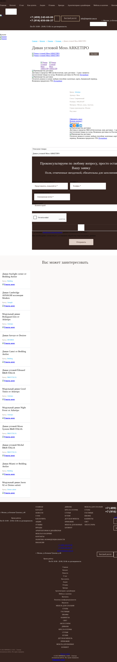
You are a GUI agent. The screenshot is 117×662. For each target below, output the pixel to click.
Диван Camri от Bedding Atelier (14, 352)
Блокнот (68, 528)
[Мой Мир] (77, 125)
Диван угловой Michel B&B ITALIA (13, 446)
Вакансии (40, 542)
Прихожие (69, 522)
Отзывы (52, 5)
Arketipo (10, 324)
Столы (87, 510)
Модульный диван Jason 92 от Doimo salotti (14, 483)
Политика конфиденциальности (50, 539)
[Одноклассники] (74, 125)
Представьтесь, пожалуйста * (43, 182)
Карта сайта (65, 654)
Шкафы (87, 516)
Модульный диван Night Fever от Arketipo (14, 408)
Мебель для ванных (73, 525)
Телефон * (74, 182)
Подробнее (84, 75)
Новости (39, 513)
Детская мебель (72, 519)
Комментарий (37, 203)
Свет (86, 522)
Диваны (68, 507)
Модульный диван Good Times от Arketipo (14, 390)
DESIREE (10, 340)
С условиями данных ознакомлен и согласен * (60, 232)
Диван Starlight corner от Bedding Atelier (14, 275)
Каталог (13, 5)
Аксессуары (89, 525)
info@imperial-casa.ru (89, 19)
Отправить (81, 242)
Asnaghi (10, 302)
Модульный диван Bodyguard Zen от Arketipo (11, 317)
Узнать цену (9, 284)
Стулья (68, 513)
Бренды (61, 5)
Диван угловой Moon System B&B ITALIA (12, 427)
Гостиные (88, 513)
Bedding (10, 281)
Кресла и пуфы (71, 510)
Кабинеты (88, 519)
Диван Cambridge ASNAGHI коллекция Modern (12, 295)
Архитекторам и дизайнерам (79, 5)
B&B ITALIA (11, 377)
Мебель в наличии (101, 5)
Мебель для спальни (93, 507)
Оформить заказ (76, 119)
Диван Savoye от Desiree (14, 335)
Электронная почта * (42, 192)
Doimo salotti (11, 489)
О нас (21, 5)
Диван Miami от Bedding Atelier (14, 465)
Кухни (67, 516)
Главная (3, 5)
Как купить (31, 5)
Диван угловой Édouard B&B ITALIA (13, 371)
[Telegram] (80, 125)
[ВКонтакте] (71, 125)
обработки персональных (52, 232)
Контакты (40, 536)
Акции (42, 5)
